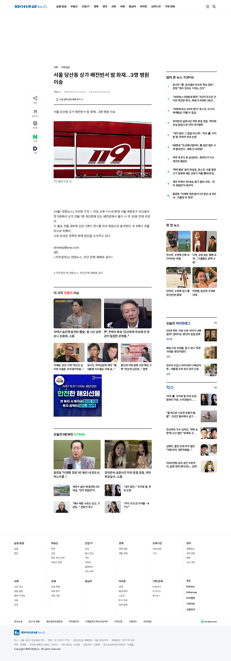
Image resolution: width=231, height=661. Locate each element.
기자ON (190, 603)
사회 (113, 6)
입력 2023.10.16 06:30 (75, 92)
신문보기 (190, 609)
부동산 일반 (56, 562)
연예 (121, 586)
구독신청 (118, 621)
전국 (16, 604)
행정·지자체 (19, 595)
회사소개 (18, 621)
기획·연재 (170, 6)
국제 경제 (55, 586)
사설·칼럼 (157, 548)
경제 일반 (123, 548)
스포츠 (122, 595)
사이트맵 (147, 621)
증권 (16, 553)
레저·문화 (123, 604)
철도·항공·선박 (58, 557)
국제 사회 (55, 595)
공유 (35, 103)
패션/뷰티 (123, 591)
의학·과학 (89, 571)
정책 (53, 548)
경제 (96, 6)
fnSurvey (191, 592)
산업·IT (86, 6)
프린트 (35, 128)
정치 (104, 6)
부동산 (74, 6)
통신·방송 (89, 553)
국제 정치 (55, 591)
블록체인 (89, 566)
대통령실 (190, 548)
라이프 (143, 6)
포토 (188, 580)
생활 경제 (123, 553)
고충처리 (133, 621)
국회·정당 (190, 553)
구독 (35, 141)
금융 (16, 548)
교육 (16, 600)
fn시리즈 (157, 591)
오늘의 (178, 323)
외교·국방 (190, 562)
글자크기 (35, 116)
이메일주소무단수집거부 (96, 621)
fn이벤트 (190, 598)
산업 (87, 548)
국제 (122, 6)
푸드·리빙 (123, 600)
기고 (155, 553)
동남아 (132, 6)
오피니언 (156, 6)
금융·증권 (61, 6)
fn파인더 (157, 586)
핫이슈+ (156, 595)
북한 (188, 557)
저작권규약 (74, 621)
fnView (190, 586)
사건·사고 (18, 586)
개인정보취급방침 (54, 621)
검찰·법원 (18, 591)
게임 (87, 557)
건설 (53, 553)
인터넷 (88, 562)
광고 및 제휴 (34, 621)
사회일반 (65, 67)
